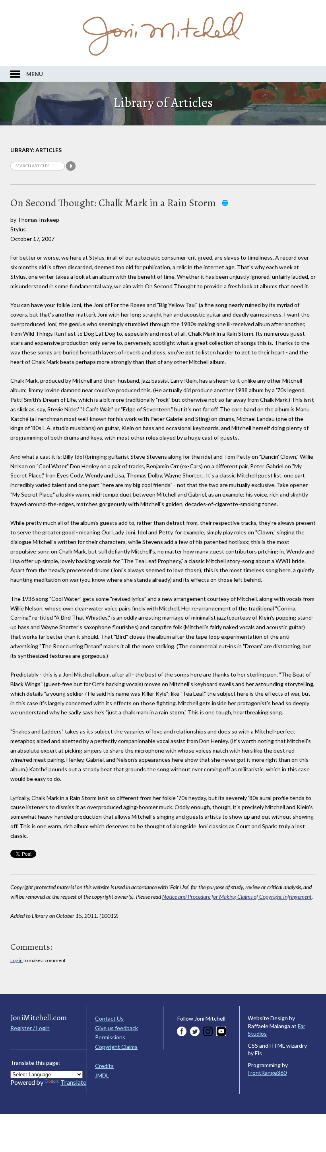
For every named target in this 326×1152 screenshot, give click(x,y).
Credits (104, 1065)
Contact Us (109, 1018)
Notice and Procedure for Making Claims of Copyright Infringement (237, 896)
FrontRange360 (267, 1072)
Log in (16, 960)
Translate (73, 1082)
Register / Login (30, 1028)
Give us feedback (116, 1028)
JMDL (102, 1075)
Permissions (110, 1037)
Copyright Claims (116, 1046)
